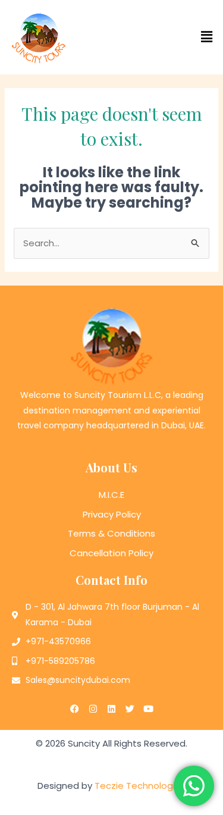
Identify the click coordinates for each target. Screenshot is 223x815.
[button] (168, 37)
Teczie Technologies (140, 785)
